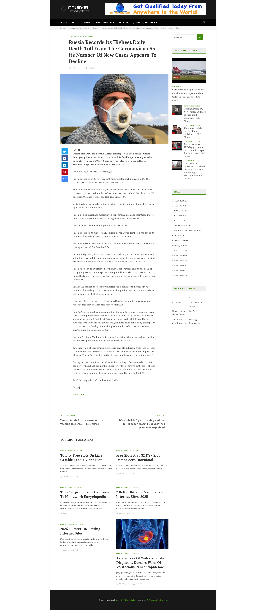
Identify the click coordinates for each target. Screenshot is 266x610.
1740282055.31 (179, 200)
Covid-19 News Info (125, 600)
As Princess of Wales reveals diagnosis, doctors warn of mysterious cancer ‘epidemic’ (140, 562)
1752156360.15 (179, 215)
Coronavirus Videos (180, 86)
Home (63, 22)
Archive (123, 22)
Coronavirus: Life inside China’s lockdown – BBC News (193, 132)
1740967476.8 (179, 205)
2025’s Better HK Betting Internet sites (80, 531)
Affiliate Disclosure (182, 225)
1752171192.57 (179, 220)
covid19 (91, 68)
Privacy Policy (179, 245)
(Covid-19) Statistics (145, 22)
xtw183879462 (179, 275)
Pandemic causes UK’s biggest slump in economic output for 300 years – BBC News (194, 150)
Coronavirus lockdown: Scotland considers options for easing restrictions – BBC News (194, 171)
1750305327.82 (179, 210)
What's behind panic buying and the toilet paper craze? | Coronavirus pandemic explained (142, 424)
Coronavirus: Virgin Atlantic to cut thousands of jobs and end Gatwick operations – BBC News (188, 95)
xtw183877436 (179, 260)
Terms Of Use (179, 250)
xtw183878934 (179, 265)
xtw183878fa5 (179, 270)
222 (191, 297)
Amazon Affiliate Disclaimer (187, 230)
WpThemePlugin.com (157, 600)
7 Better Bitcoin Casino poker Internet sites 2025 (140, 494)
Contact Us (178, 235)
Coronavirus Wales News (81, 36)
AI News (176, 302)
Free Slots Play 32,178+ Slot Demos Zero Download (138, 457)
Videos (75, 22)
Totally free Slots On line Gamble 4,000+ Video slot (81, 457)
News (87, 22)
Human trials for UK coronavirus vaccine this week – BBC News (81, 422)
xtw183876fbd (179, 255)
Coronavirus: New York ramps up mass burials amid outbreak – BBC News (195, 114)
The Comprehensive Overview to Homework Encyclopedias (85, 494)
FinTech (193, 310)
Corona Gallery (104, 22)
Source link (78, 394)
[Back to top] (258, 602)
